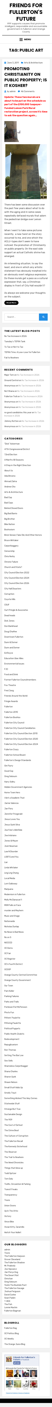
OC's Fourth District (13, 964)
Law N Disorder (11, 851)
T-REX (7, 1301)
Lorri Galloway (10, 883)
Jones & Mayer (11, 841)
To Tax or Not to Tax (13, 347)
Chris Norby (9, 556)
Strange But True (12, 1109)
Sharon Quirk (10, 1077)
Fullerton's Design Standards (17, 760)
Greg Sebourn (10, 776)
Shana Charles (11, 1071)
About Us (8, 470)
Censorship (9, 551)
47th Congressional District (17, 449)
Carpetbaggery (11, 546)
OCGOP (7, 969)
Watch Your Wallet (12, 1232)
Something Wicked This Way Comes (20, 1098)
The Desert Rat (11, 1275)
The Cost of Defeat (13, 1125)
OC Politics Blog (11, 1333)
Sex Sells (8, 1061)
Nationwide (9, 921)
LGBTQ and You (11, 857)
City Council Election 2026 (16, 583)
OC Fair (7, 953)
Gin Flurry (8, 766)
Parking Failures (11, 996)
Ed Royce (8, 653)
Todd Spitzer (10, 1173)
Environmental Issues (14, 664)
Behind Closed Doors (13, 508)
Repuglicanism (11, 1044)
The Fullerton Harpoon (14, 1256)
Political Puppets (12, 1028)
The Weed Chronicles (14, 1162)
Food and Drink (11, 674)
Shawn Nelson (10, 1082)
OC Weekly (9, 1339)
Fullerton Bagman (12, 1311)
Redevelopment (11, 1039)
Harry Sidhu (9, 782)
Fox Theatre (10, 685)
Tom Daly (8, 1179)
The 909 (8, 1119)
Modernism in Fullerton (14, 894)
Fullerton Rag (10, 1328)
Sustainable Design (13, 1114)
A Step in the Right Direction (17, 465)
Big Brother (9, 519)
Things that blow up (13, 1168)
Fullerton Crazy (11, 749)
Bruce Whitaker (11, 540)
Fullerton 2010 (11, 712)
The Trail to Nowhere (14, 1157)
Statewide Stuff (12, 1103)
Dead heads (9, 615)
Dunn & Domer (11, 642)
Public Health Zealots (14, 1034)
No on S (7, 937)
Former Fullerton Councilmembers (20, 680)
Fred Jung (9, 690)
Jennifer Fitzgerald (13, 814)
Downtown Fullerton (13, 637)
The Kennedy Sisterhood (15, 1146)
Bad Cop (8, 497)
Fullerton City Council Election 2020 (21, 739)
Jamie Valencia (11, 803)
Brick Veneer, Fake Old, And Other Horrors (23, 535)
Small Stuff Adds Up (13, 1087)
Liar (6, 862)
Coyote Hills (9, 599)
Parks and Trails (11, 1002)
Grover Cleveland (12, 1259)
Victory (7, 1216)
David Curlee (10, 1295)
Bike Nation (9, 524)
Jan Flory (8, 808)
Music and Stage (12, 916)
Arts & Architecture (33, 63)
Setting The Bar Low (13, 1055)
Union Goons (10, 1205)
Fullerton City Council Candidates (19, 728)
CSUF (6, 605)
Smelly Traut (10, 1093)
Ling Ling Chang (11, 873)
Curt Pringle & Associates (16, 610)
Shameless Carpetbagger (16, 1066)
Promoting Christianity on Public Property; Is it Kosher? (25, 77)
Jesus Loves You (12, 819)
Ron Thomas (10, 1050)
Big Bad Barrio (10, 513)
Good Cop (8, 771)
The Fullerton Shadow (14, 1262)
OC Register (9, 959)
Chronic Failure (11, 562)
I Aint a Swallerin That (14, 798)
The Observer (10, 1152)
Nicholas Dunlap (11, 926)
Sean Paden (9, 1298)
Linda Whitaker (11, 867)
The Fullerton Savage (14, 1288)
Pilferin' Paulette (12, 1018)
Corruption (9, 594)
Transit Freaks (11, 1189)
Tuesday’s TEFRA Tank (14, 341)
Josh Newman (11, 846)
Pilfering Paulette (12, 1023)
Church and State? (13, 567)
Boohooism (9, 529)
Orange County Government (17, 980)
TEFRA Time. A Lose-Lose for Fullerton (22, 352)
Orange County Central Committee (20, 975)
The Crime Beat (11, 1130)
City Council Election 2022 (16, 572)
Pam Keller (9, 991)
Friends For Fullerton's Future (26, 12)
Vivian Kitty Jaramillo (14, 1227)
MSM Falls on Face (12, 905)
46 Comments (28, 91)
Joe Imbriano (10, 835)
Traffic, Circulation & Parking (17, 1184)
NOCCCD (8, 942)
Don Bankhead (11, 626)
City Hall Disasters (12, 589)
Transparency (10, 1195)
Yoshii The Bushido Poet (15, 1285)
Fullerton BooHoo (12, 717)
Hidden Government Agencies (18, 787)
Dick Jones (9, 621)
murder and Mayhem (13, 910)
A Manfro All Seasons (14, 460)
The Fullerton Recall (13, 1141)
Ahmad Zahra (10, 481)
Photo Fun (9, 1012)
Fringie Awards (11, 701)
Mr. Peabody (9, 1266)
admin (7, 1249)
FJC (6, 669)
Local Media (9, 878)
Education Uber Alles (13, 658)
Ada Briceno (9, 476)
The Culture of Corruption (16, 1136)
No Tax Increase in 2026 (15, 336)
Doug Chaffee (10, 631)
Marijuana (8, 889)
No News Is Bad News (14, 932)
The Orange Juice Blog (14, 1344)
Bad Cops (8, 503)
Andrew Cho (9, 486)
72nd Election (10, 454)
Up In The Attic (11, 1211)
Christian (8, 1278)
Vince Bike (9, 1221)
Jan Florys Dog (11, 1272)
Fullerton (8, 706)
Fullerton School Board (14, 755)
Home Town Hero (12, 792)
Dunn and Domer (12, 647)
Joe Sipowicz (10, 1269)
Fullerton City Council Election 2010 (21, 733)
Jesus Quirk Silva (12, 825)
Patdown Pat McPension (15, 1007)
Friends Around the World (15, 696)
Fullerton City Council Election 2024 (21, 744)
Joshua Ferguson (12, 1291)
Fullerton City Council (14, 723)
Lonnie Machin (10, 1307)
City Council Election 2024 (16, 578)
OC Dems (8, 948)
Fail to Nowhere (11, 358)
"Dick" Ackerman (12, 444)
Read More (11, 303)
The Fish (8, 1304)
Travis (7, 1200)
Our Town (8, 985)
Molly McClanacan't (13, 900)
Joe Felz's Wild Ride (13, 830)
